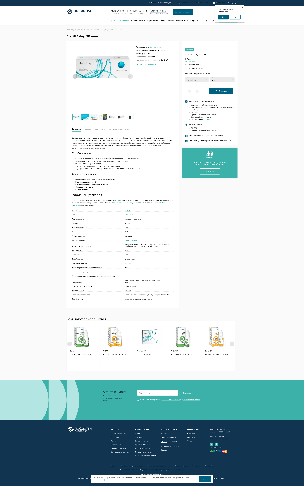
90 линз (117, 200)
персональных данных (171, 400)
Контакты (191, 437)
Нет (235, 17)
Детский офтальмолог (170, 446)
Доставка (139, 437)
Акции (137, 433)
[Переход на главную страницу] (79, 429)
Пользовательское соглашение (159, 466)
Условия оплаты (141, 441)
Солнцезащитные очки (120, 452)
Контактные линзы (118, 433)
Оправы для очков (118, 448)
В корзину (222, 91)
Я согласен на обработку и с (170, 400)
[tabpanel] (83, 346)
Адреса (164, 433)
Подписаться (188, 393)
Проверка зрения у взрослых (169, 442)
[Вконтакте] (211, 444)
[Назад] (75, 76)
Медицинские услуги (143, 452)
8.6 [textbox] (213, 80)
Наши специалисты (168, 437)
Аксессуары (116, 445)
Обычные (129, 215)
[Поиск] (206, 21)
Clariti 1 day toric (130, 203)
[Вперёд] (130, 76)
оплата (205, 3)
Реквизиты (196, 466)
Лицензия (165, 450)
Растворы (115, 437)
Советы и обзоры (166, 20)
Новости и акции (183, 20)
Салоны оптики (138, 20)
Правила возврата (142, 445)
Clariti (128, 211)
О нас (189, 441)
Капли (113, 441)
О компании (193, 429)
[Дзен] (216, 444)
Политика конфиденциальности (132, 466)
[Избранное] (213, 20)
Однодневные (131, 240)
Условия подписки (181, 466)
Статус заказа (158, 11)
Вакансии (191, 433)
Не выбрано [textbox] (192, 80)
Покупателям (142, 429)
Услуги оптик (152, 20)
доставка (186, 3)
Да (223, 17)
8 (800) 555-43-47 (139, 11)
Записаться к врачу (183, 12)
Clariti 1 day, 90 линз (144, 354)
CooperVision (156, 47)
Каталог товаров (121, 20)
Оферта (113, 466)
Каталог (115, 429)
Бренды (195, 20)
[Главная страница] (78, 11)
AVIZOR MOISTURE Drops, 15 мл (115, 354)
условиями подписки (191, 400)
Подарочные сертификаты (146, 456)
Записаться (209, 171)
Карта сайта (209, 466)
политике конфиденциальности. (106, 480)
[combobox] (197, 79)
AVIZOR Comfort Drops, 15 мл (80, 354)
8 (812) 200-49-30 (119, 11)
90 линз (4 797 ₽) (196, 68)
